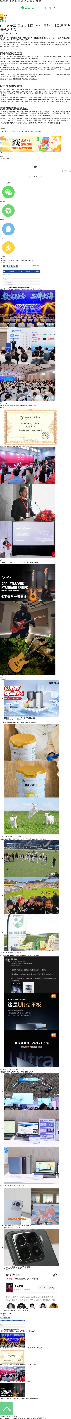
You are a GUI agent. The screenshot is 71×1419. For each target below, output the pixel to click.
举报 (1, 156)
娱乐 (7, 1)
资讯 (4, 1)
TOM (1, 263)
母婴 (22, 1)
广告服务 (8, 1416)
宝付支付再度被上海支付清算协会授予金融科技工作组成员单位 (18, 405)
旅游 (16, 1)
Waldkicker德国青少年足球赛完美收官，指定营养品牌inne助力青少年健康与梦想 (23, 839)
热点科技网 (3, 1069)
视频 (25, 1)
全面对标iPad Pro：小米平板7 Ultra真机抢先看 (17, 1225)
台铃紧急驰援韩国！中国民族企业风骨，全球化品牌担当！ (23, 131)
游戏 (13, 1)
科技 (39, 1)
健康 (31, 1)
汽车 (37, 1)
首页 (1, 1)
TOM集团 (3, 1416)
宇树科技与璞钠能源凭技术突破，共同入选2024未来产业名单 (17, 260)
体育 (10, 1)
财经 (28, 1)
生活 (19, 1)
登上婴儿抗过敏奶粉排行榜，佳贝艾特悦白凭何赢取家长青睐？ (18, 722)
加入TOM (14, 1416)
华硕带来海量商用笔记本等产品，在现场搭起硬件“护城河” (16, 1072)
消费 (34, 1)
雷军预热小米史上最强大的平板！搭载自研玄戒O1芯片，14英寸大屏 (19, 955)
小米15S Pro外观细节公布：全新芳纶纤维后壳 (17, 1267)
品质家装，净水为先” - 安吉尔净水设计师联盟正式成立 (19, 718)
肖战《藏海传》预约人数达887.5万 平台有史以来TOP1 (19, 1308)
